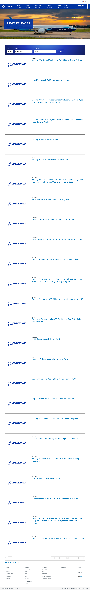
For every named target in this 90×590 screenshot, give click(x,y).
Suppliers (8, 578)
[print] (16, 562)
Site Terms (64, 588)
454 (64, 558)
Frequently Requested (46, 578)
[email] (6, 562)
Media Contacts (28, 6)
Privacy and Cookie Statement (71, 588)
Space (26, 573)
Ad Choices (79, 588)
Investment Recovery (46, 576)
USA (85, 1)
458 (77, 558)
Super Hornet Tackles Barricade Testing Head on (53, 399)
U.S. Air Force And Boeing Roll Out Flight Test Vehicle (55, 438)
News (7, 569)
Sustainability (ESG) (29, 581)
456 (71, 558)
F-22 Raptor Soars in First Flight (46, 339)
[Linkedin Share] (11, 562)
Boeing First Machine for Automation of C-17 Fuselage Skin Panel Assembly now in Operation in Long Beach (57, 180)
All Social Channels (64, 569)
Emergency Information (10, 574)
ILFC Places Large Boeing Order (46, 478)
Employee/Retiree (9, 573)
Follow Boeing (66, 6)
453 (61, 558)
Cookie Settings (85, 588)
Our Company (27, 585)
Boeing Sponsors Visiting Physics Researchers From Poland (58, 538)
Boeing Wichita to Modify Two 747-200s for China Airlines (57, 60)
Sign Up (79, 569)
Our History (8, 579)
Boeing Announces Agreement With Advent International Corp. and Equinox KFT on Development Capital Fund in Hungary (57, 520)
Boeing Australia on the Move (45, 140)
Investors (7, 571)
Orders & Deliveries (49, 7)
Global (26, 579)
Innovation (27, 578)
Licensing (44, 574)
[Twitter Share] (13, 562)
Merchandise (8, 576)
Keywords (36, 48)
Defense (26, 571)
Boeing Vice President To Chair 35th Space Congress (55, 419)
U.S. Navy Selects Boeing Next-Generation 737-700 (54, 379)
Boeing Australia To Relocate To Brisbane (50, 159)
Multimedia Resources (37, 7)
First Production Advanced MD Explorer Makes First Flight (57, 239)
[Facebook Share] (8, 562)
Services (26, 574)
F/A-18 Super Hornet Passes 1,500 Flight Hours (52, 199)
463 (82, 558)
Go (61, 51)
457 (74, 558)
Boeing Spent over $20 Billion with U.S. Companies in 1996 (57, 299)
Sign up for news (81, 6)
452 (58, 558)
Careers (26, 583)
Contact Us (44, 579)
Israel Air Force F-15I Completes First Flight (51, 80)
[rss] (18, 562)
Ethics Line (44, 573)
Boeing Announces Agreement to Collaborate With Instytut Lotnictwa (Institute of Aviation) (57, 101)
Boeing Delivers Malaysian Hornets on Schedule (53, 219)
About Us (59, 7)
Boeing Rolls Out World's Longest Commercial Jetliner (55, 259)
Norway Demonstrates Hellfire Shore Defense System (55, 498)
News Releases (19, 6)
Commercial (27, 569)
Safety (26, 576)
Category (17, 48)
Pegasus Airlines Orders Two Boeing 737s (50, 359)
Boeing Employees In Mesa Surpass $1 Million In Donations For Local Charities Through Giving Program (57, 280)
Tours (43, 571)
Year (8, 48)
